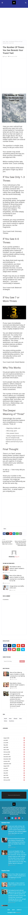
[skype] (23, 649)
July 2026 (14, 740)
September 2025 (14, 763)
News (7, 41)
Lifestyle (15, 718)
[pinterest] (23, 645)
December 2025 (14, 756)
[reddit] (18, 645)
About (13, 909)
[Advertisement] (14, 24)
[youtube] (14, 649)
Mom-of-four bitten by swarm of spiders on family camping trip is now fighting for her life (17, 578)
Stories (5, 721)
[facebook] (5, 645)
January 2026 (14, 754)
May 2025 (14, 773)
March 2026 (14, 749)
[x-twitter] (9, 645)
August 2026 (14, 738)
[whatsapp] (18, 649)
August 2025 (14, 766)
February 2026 (14, 752)
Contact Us (19, 909)
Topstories (18, 912)
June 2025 (14, 770)
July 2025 (14, 768)
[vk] (5, 649)
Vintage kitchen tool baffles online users (17, 587)
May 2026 (14, 745)
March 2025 (14, 777)
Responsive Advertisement (14, 795)
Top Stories (11, 721)
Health (5, 718)
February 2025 (14, 780)
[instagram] (9, 649)
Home (4, 41)
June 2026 (14, 742)
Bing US (5, 56)
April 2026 (14, 747)
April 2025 (14, 775)
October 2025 (14, 761)
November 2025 (14, 759)
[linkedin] (14, 645)
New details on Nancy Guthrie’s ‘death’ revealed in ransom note (17, 568)
